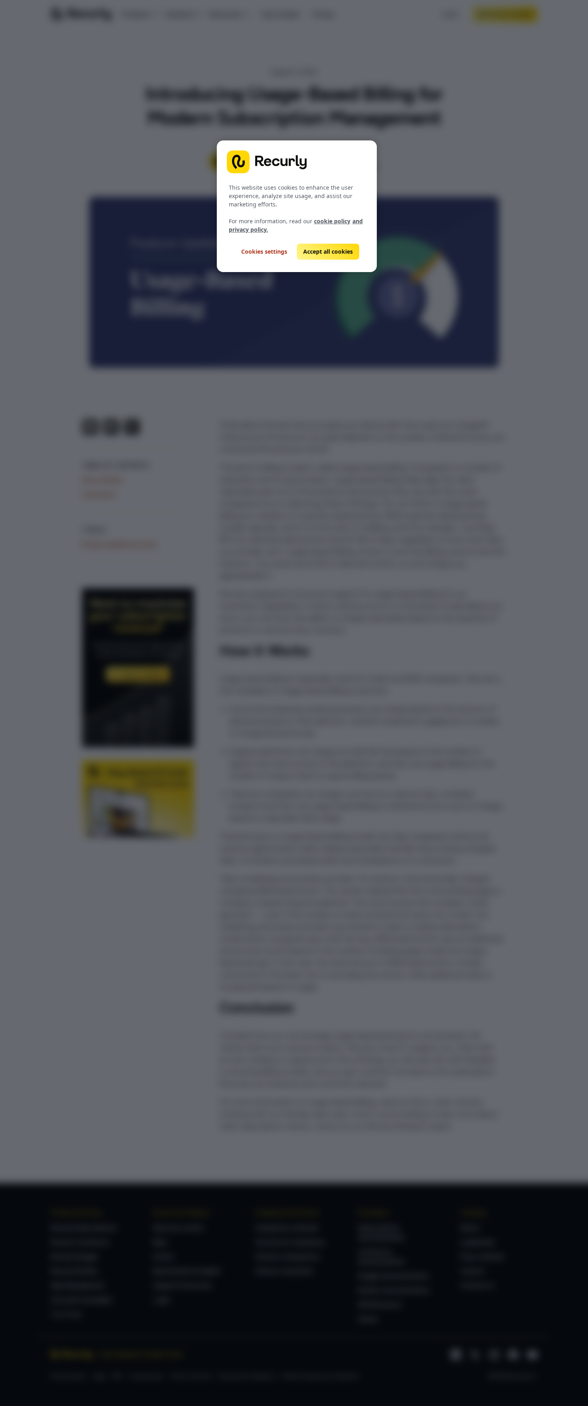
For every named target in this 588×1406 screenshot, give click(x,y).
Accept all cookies (328, 251)
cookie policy (332, 221)
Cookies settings (264, 251)
